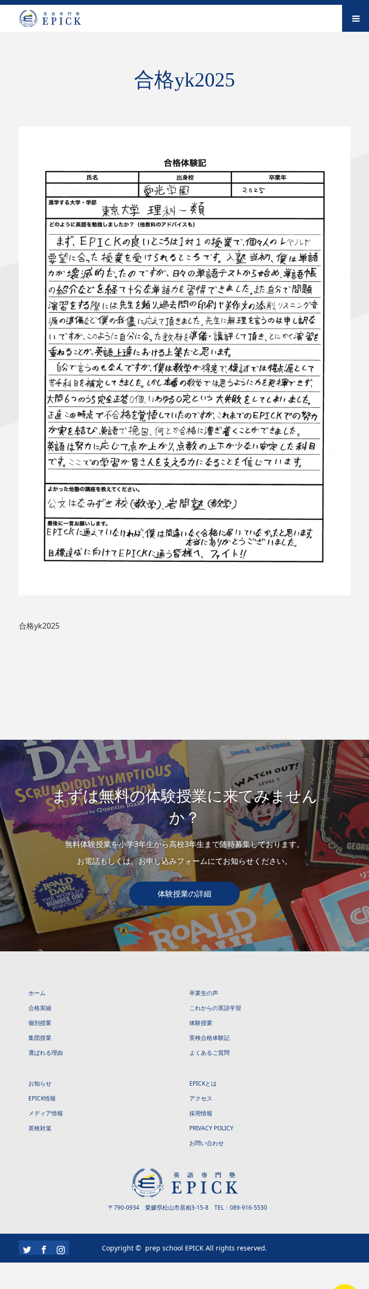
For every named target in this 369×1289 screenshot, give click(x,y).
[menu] (355, 18)
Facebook (43, 1247)
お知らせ (39, 1083)
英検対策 (39, 1128)
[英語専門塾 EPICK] (81, 18)
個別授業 (39, 1023)
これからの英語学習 (215, 1008)
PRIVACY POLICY (211, 1128)
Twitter (26, 1247)
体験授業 (200, 1023)
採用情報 (200, 1113)
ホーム (37, 993)
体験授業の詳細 (184, 893)
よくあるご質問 (209, 1053)
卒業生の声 (203, 993)
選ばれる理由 (45, 1053)
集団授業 (39, 1038)
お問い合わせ (206, 1143)
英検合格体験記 (209, 1038)
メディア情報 (45, 1113)
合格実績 (39, 1008)
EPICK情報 (42, 1098)
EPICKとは (203, 1083)
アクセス (200, 1098)
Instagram (59, 1247)
